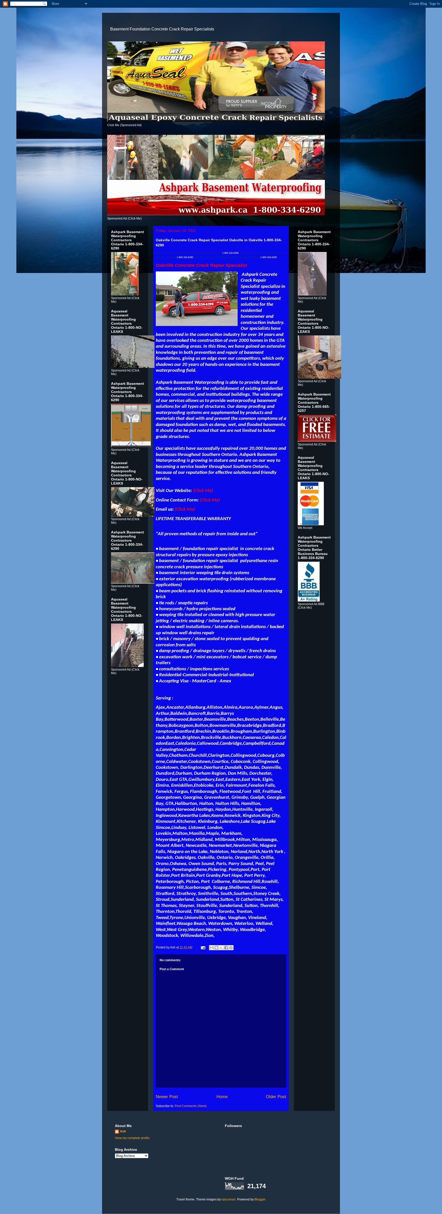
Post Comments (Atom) (191, 1106)
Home (222, 1096)
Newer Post (167, 1096)
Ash (123, 1131)
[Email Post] (202, 947)
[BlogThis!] (216, 947)
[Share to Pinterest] (231, 947)
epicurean (229, 1199)
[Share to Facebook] (226, 947)
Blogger (260, 1199)
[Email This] (211, 947)
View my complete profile (132, 1138)
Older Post (276, 1096)
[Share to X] (221, 947)
